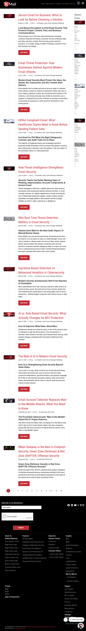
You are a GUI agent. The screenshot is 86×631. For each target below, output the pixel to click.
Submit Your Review (71, 599)
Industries (52, 536)
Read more (24, 52)
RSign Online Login (11, 551)
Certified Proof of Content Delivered (34, 558)
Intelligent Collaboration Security (33, 545)
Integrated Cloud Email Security (33, 542)
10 (50, 491)
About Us (8, 536)
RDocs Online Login (11, 561)
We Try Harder (69, 595)
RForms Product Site (12, 564)
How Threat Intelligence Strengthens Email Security (77, 128)
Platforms (51, 545)
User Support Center (12, 541)
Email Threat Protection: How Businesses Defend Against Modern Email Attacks (40, 67)
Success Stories (54, 539)
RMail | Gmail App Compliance (47, 626)
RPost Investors (10, 570)
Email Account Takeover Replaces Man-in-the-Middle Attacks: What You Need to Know (42, 404)
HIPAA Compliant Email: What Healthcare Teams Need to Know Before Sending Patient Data (42, 124)
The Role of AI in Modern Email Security (42, 356)
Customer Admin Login (12, 567)
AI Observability (27, 539)
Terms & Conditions (32, 626)
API (54, 3)
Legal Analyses (71, 561)
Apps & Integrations (12, 597)
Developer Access (71, 605)
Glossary (69, 555)
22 (61, 491)
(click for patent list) (19, 628)
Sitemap (67, 615)
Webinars (69, 548)
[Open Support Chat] (81, 626)
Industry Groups (53, 548)
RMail (6, 589)
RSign (7, 592)
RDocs (7, 594)
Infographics (70, 571)
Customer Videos (54, 551)
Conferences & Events (73, 552)
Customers (52, 541)
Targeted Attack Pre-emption (32, 555)
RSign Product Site (11, 548)
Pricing (7, 586)
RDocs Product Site (11, 557)
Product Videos (71, 565)
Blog (33, 23)
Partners (67, 602)
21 (56, 491)
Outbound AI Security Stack (31, 561)
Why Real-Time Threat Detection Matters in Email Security (76, 155)
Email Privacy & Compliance (31, 548)
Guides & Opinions (72, 568)
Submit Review (49, 3)
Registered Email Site (12, 554)
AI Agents (58, 3)
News (68, 542)
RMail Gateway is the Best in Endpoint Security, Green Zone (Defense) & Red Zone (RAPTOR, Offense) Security (41, 451)
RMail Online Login (11, 545)
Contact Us (68, 612)
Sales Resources (70, 592)
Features (25, 536)
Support (67, 586)
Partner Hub (72, 3)
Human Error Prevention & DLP (32, 552)
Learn (68, 558)
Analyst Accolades (72, 545)
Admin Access (69, 608)
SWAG (43, 3)
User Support (69, 589)
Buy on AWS (65, 3)
